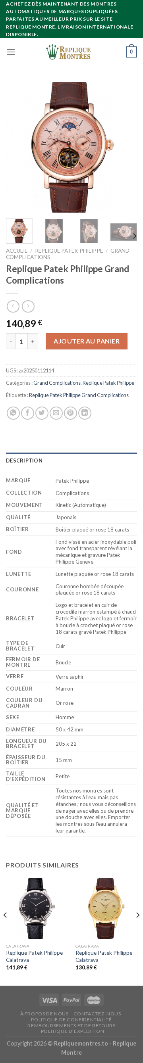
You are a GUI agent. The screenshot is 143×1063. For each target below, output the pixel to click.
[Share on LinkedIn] (84, 413)
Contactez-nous (97, 1014)
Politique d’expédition (72, 1031)
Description (24, 460)
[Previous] (19, 147)
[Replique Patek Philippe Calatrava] (37, 908)
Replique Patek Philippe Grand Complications (79, 395)
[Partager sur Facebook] (27, 413)
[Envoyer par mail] (56, 413)
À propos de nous (44, 1014)
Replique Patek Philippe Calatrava (34, 956)
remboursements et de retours (71, 1025)
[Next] (124, 147)
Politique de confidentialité (71, 1020)
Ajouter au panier (87, 341)
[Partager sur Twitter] (41, 413)
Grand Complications (57, 383)
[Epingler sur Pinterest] (70, 413)
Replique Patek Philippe (69, 251)
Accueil (16, 251)
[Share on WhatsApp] (13, 413)
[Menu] (10, 51)
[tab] (71, 460)
